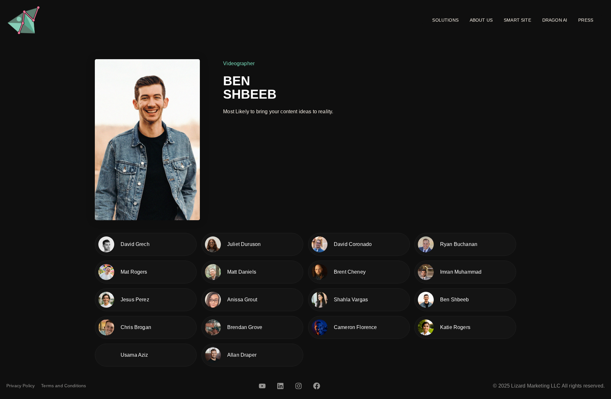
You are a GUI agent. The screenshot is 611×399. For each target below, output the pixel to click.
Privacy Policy (20, 385)
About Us (481, 20)
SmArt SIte (517, 20)
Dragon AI (554, 20)
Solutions (445, 20)
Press (585, 20)
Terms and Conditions (63, 385)
